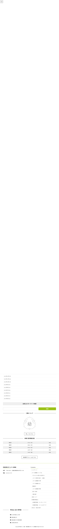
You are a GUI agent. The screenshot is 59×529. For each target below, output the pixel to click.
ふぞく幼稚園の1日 (36, 483)
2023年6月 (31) (7, 393)
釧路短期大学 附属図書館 (16, 520)
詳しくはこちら (29, 434)
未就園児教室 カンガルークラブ (39, 502)
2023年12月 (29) (7, 376)
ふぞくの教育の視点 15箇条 (38, 478)
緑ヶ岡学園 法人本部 (15, 514)
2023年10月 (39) (7, 381)
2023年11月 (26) (7, 379)
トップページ (34, 470)
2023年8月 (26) (7, 387)
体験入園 (34, 494)
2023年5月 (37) (7, 395)
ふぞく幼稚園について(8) (37, 472)
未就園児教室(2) (35, 499)
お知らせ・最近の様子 (36, 507)
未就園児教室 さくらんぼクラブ (39, 505)
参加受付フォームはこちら (29, 457)
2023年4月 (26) (7, 398)
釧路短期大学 (14, 517)
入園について (34, 496)
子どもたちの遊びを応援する (38, 475)
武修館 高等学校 (14, 522)
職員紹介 (34, 486)
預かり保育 (34, 491)
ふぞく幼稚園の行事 (36, 480)
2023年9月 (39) (7, 384)
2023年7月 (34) (7, 390)
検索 (47, 409)
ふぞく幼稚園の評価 (36, 488)
